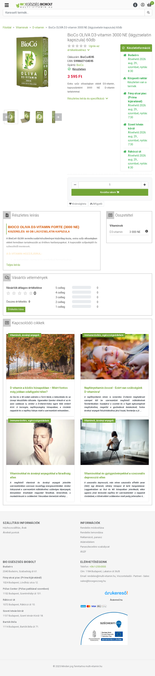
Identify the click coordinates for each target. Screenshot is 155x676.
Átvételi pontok (11, 532)
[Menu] (135, 5)
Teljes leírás (13, 264)
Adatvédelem (87, 542)
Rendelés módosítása (92, 527)
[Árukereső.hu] (116, 594)
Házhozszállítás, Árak (14, 527)
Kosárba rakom (108, 192)
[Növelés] (144, 185)
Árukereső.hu (116, 600)
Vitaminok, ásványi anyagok (24, 335)
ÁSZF (83, 551)
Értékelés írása (16, 309)
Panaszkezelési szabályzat (95, 546)
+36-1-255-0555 (98, 566)
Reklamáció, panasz (91, 537)
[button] (6, 117)
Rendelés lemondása (91, 532)
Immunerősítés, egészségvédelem (103, 335)
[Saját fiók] (142, 5)
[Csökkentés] (75, 185)
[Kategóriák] (7, 5)
